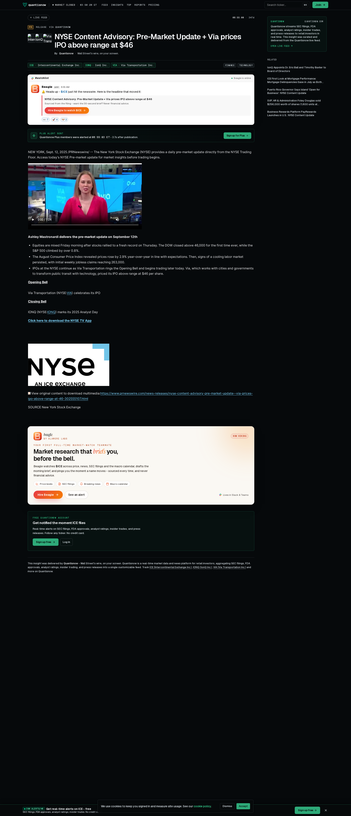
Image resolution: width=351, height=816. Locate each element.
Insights (117, 4)
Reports (139, 4)
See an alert (76, 495)
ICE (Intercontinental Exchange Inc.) (171, 567)
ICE (54, 65)
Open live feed (280, 46)
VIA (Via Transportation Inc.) (229, 567)
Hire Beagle (46, 495)
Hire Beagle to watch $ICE (65, 110)
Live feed (40, 17)
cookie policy (202, 806)
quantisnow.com (314, 21)
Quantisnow (63, 27)
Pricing (153, 4)
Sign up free (43, 542)
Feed (105, 4)
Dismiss (227, 806)
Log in (66, 542)
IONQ (96, 65)
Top (129, 4)
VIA (133, 65)
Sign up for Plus (235, 135)
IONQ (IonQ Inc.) (202, 567)
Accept (243, 806)
